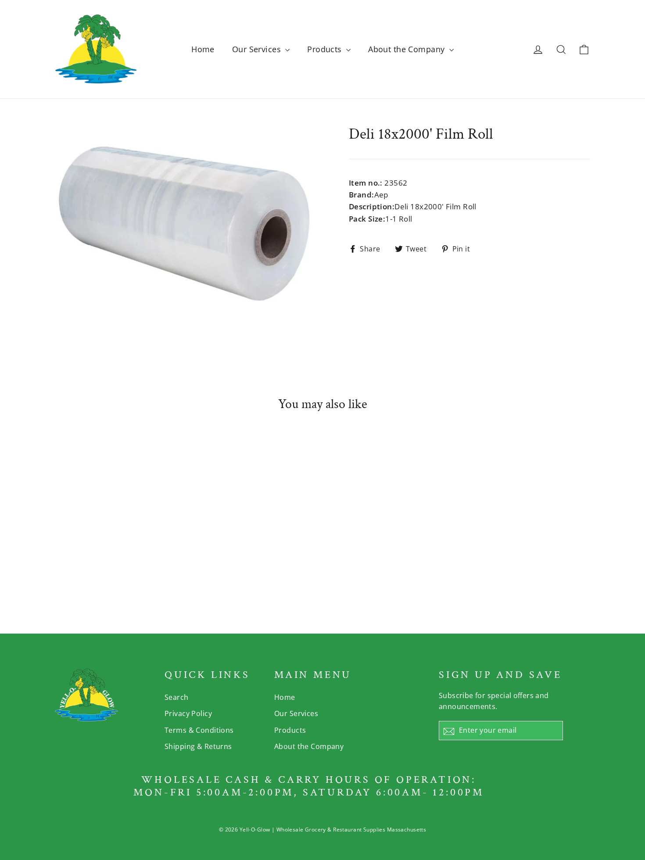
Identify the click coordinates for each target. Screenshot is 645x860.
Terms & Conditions (199, 730)
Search (177, 697)
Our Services (257, 49)
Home (203, 49)
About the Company (407, 49)
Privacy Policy (188, 713)
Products (325, 49)
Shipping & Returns (198, 746)
